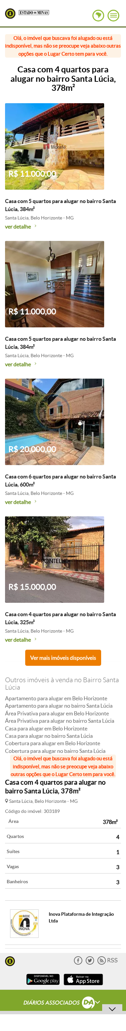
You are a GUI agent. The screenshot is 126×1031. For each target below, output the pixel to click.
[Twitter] (90, 963)
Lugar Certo (10, 13)
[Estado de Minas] (34, 12)
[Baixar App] (43, 985)
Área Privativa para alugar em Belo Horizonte (57, 713)
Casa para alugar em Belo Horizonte (46, 728)
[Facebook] (78, 963)
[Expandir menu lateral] (113, 15)
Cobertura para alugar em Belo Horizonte (52, 743)
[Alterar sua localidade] (98, 15)
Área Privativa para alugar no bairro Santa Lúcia (59, 721)
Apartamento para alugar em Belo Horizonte (56, 698)
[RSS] (107, 963)
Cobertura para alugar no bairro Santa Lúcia (55, 751)
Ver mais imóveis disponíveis (63, 658)
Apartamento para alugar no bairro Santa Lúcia (59, 706)
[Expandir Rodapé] (63, 1003)
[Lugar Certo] (10, 960)
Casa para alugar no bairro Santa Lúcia (49, 736)
